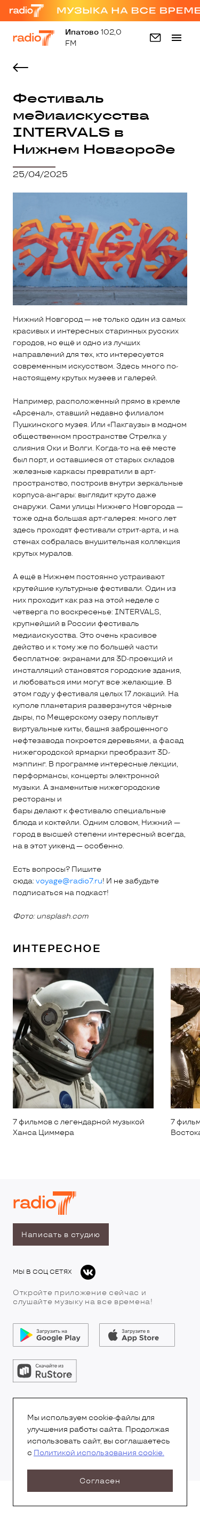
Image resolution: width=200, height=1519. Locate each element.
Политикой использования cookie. (99, 1452)
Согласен (100, 1480)
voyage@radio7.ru (69, 881)
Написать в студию (60, 1234)
